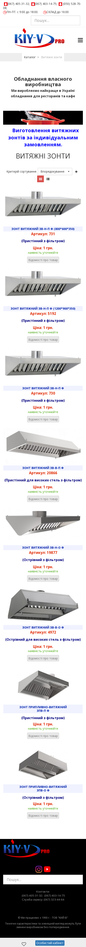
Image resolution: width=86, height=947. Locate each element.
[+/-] (76, 171)
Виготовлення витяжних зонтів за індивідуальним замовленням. (43, 137)
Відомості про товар (43, 260)
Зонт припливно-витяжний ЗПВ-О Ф (43, 788)
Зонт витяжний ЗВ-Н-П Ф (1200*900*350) (43, 308)
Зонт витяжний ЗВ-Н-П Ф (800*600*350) (43, 229)
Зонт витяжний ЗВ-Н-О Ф (43, 547)
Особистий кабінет (49, 943)
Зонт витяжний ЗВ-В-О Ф (43, 627)
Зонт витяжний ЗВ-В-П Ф (43, 468)
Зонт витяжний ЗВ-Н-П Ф (43, 388)
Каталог (30, 57)
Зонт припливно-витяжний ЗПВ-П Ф (43, 709)
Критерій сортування (21, 171)
